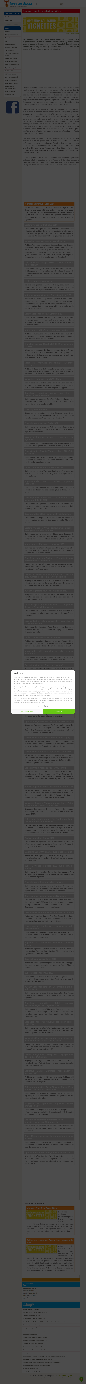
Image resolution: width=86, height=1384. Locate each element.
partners (27, 677)
